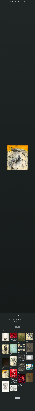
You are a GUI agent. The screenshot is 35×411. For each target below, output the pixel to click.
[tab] (3, 330)
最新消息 (18, 1)
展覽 (10, 1)
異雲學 (22, 1)
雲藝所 (16, 1)
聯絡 (24, 1)
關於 (26, 1)
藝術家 (13, 1)
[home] (2, 1)
